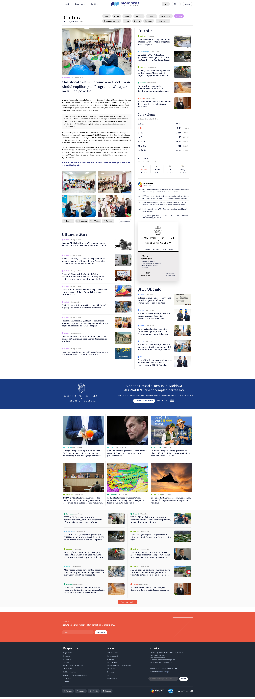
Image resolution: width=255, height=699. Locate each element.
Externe (137, 21)
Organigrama (67, 659)
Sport (127, 21)
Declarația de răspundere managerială (75, 675)
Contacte (66, 681)
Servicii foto (110, 659)
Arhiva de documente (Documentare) (119, 665)
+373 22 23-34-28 (159, 655)
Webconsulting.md (164, 672)
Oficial (116, 16)
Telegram (109, 221)
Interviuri (148, 21)
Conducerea (67, 656)
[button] (187, 47)
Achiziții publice (67, 669)
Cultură (73, 17)
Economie (151, 16)
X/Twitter (96, 221)
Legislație (66, 662)
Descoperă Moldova (111, 21)
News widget (111, 672)
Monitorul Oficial (112, 678)
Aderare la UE (166, 16)
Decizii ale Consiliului (69, 672)
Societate (139, 16)
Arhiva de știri (111, 669)
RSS (108, 675)
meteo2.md (154, 162)
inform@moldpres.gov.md (163, 662)
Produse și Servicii (112, 653)
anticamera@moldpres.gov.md (165, 660)
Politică (127, 16)
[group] (164, 41)
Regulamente (67, 678)
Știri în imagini (163, 21)
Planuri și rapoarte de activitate (73, 665)
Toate (106, 16)
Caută (183, 679)
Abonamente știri (112, 656)
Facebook (69, 221)
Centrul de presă (112, 662)
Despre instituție (68, 653)
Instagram (83, 221)
